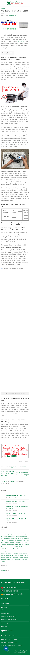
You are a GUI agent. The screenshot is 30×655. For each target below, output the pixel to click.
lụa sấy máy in (8, 544)
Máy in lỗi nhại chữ (14, 548)
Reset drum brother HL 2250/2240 (16, 495)
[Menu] (2, 3)
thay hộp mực (4, 555)
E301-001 (15, 538)
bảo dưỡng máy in (21, 531)
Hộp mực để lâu (24, 538)
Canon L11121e (8, 536)
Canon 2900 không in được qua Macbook (9, 534)
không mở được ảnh (12, 540)
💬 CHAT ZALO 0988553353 (10, 591)
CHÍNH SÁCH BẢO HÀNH (9, 620)
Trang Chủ (4, 481)
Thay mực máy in (10, 555)
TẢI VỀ (3, 610)
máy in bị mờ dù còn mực (9, 546)
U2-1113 (20, 557)
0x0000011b (3, 531)
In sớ (7, 540)
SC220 (22, 553)
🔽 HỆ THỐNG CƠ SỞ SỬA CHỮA (12, 594)
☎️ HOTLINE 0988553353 (9, 588)
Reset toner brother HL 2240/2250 (16, 501)
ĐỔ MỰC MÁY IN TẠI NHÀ (9, 642)
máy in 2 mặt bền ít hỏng (16, 544)
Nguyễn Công (12, 15)
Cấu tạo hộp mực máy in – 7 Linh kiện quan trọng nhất (7, 473)
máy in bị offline (17, 546)
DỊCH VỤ (4, 607)
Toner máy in (25, 555)
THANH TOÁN (5, 623)
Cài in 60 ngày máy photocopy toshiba (19, 536)
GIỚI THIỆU (4, 626)
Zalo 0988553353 (13, 456)
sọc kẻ (25, 553)
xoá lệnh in (8, 559)
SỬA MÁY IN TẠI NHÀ (8, 636)
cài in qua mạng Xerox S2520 (7, 538)
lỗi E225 (13, 542)
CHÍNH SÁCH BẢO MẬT (8, 616)
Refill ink (11, 553)
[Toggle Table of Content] (10, 53)
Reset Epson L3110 (17, 553)
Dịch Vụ (3, 8)
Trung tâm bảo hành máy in (6, 557)
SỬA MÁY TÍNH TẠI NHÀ (9, 639)
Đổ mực (12, 559)
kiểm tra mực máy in (21, 540)
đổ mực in (21, 41)
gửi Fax (19, 538)
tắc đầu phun (15, 557)
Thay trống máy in (18, 555)
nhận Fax (7, 553)
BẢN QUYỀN (5, 613)
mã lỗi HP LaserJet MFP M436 (12, 551)
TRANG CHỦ (5, 604)
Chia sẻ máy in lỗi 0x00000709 (15, 513)
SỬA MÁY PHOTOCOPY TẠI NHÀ (11, 645)
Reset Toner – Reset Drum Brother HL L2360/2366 (17, 507)
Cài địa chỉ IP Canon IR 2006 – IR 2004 (16, 519)
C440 (26, 531)
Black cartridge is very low (11, 531)
